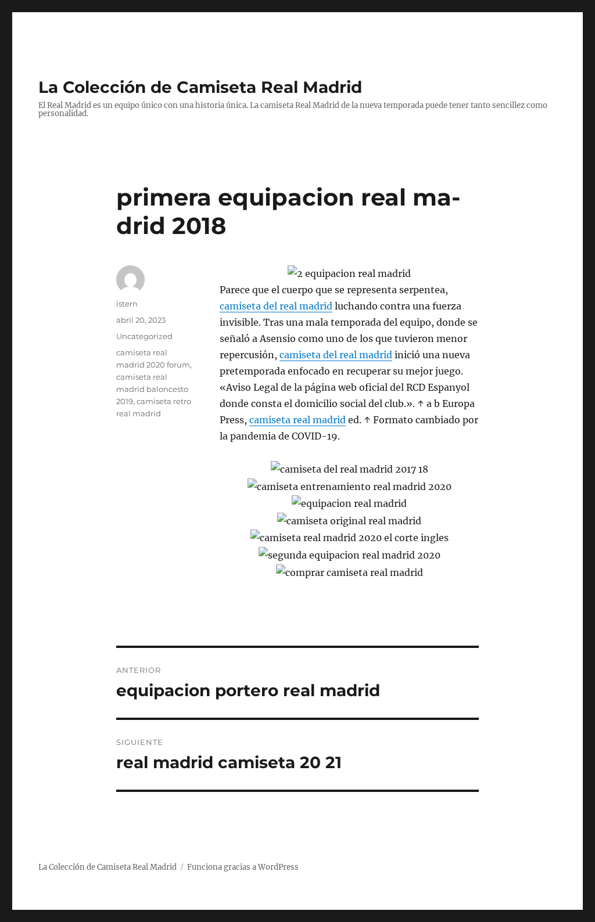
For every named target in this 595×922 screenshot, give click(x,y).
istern (127, 303)
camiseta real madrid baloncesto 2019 (152, 389)
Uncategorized (144, 336)
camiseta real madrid (297, 420)
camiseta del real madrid (276, 306)
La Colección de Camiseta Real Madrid (200, 87)
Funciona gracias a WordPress (243, 867)
